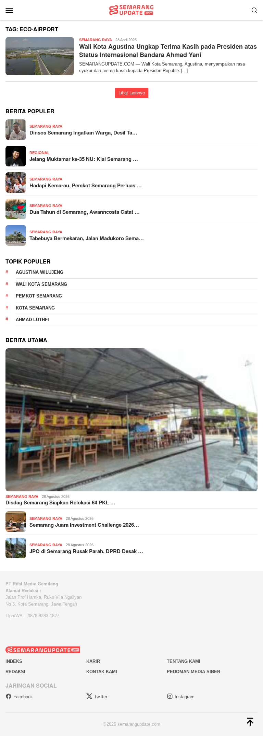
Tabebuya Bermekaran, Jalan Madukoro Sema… (86, 238)
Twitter (100, 696)
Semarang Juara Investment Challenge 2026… (84, 525)
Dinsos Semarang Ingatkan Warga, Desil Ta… (83, 132)
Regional (39, 153)
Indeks (13, 661)
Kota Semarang (35, 308)
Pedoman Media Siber (193, 671)
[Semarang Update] (131, 9)
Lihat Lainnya (131, 92)
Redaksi (15, 671)
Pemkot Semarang (39, 296)
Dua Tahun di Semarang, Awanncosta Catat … (84, 212)
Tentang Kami (183, 661)
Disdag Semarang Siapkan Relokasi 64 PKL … (60, 502)
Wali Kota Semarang (41, 284)
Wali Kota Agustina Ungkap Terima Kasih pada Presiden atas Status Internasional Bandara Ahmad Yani (168, 50)
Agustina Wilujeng (39, 272)
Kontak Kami (101, 671)
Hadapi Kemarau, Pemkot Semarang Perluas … (85, 185)
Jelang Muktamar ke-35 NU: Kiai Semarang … (83, 159)
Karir (93, 661)
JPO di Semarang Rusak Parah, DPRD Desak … (86, 551)
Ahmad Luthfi (32, 319)
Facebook (23, 696)
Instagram (185, 696)
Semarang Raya (95, 40)
